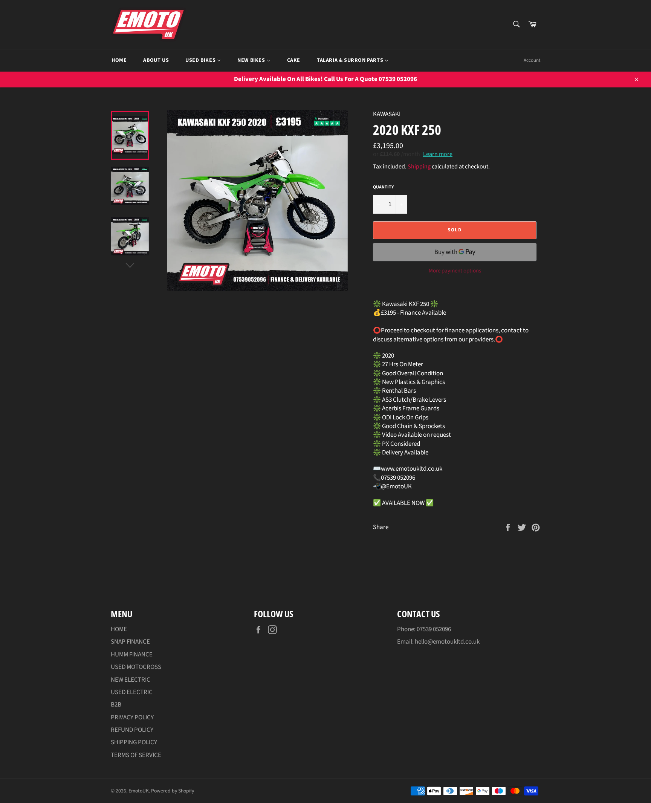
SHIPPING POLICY (134, 742)
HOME (119, 629)
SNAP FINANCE (130, 641)
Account (532, 60)
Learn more (437, 154)
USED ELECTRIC (132, 692)
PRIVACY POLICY (132, 717)
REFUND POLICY (132, 729)
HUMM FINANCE (132, 654)
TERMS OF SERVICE (136, 755)
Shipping (419, 166)
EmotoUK (138, 790)
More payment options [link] (455, 271)
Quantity (383, 187)
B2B (116, 704)
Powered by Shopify (172, 790)
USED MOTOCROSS (136, 666)
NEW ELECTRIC (130, 679)
